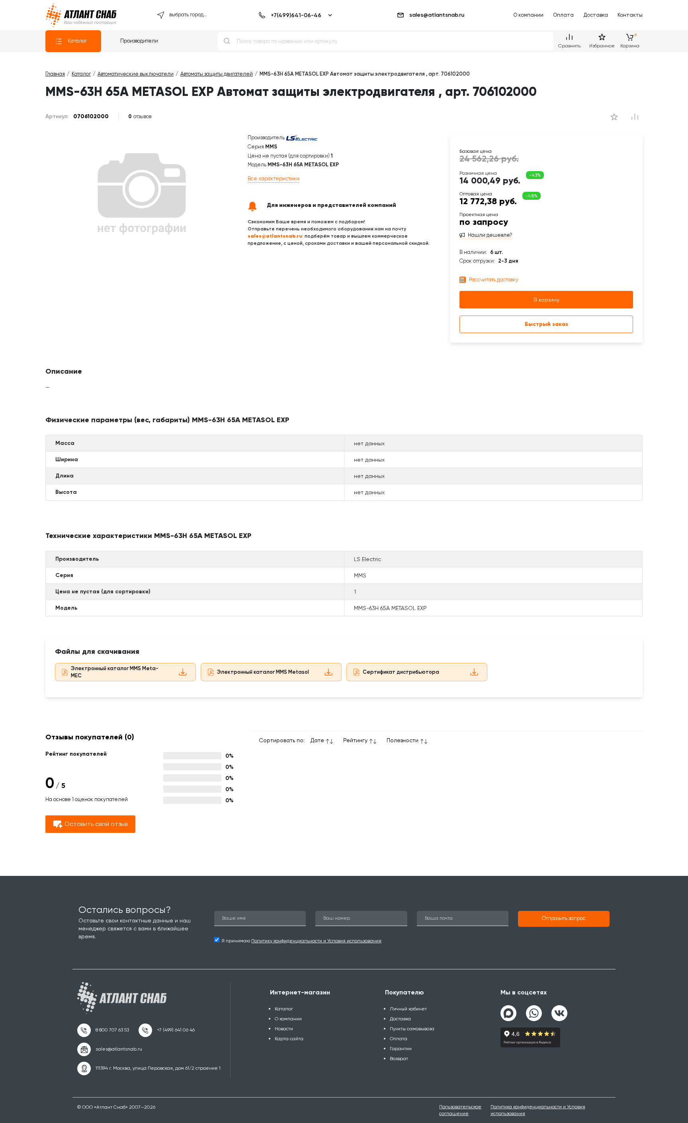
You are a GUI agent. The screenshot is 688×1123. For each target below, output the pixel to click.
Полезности (402, 740)
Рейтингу (355, 740)
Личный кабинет (408, 1009)
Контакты (630, 15)
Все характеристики (273, 178)
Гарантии (401, 1048)
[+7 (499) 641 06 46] (167, 1030)
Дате (317, 740)
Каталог (77, 41)
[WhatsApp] (534, 1010)
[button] (564, 919)
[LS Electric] (302, 137)
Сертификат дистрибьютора (401, 672)
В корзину (546, 299)
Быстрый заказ (546, 324)
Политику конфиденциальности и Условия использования (316, 941)
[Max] (508, 1013)
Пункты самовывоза (412, 1028)
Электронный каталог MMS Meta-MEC (114, 672)
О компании (528, 15)
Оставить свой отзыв (95, 824)
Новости (284, 1028)
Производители (139, 41)
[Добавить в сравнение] (614, 117)
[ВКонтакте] (559, 1010)
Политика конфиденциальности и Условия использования (538, 1110)
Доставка (595, 15)
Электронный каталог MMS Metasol (263, 672)
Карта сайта (289, 1038)
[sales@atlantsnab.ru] (109, 1049)
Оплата (563, 15)
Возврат (399, 1058)
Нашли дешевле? (490, 235)
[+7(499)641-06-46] (294, 15)
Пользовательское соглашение (460, 1110)
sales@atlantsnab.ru (436, 15)
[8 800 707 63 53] (103, 1030)
